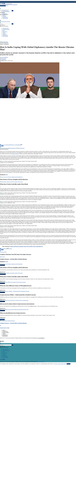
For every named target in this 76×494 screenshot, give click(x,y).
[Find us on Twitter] (3, 3)
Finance (4, 16)
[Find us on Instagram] (1, 3)
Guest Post (5, 331)
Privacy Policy (5, 332)
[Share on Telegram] (2, 146)
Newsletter (5, 336)
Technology (5, 18)
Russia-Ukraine (15, 153)
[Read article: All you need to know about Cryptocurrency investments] (38, 300)
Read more (2, 272)
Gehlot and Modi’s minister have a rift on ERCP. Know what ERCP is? (26, 246)
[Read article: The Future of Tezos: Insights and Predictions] (38, 177)
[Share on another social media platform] (0, 147)
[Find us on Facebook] (0, 3)
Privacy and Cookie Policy (60, 363)
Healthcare (5, 17)
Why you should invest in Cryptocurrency (12, 313)
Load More (2, 318)
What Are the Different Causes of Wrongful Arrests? (16, 285)
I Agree (68, 363)
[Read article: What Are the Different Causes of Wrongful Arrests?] (38, 282)
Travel (3, 14)
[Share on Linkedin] (0, 146)
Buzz (3, 12)
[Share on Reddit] (3, 146)
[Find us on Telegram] (4, 3)
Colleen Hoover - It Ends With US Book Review (13, 323)
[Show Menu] (0, 20)
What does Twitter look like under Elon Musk (14, 184)
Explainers (6, 44)
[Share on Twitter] (21, 144)
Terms (3, 333)
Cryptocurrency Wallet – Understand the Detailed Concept (18, 294)
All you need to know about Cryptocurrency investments (17, 304)
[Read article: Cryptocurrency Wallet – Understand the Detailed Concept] (38, 291)
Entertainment (6, 11)
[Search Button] (12, 10)
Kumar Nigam (4, 57)
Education (4, 13)
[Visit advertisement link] (4, 41)
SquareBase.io (41, 338)
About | (4, 1)
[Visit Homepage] (8, 4)
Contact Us (5, 334)
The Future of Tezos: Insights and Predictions (14, 179)
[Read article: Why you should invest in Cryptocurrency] (38, 309)
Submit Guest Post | (7, 3)
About (3, 330)
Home (1, 44)
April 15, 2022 (3, 58)
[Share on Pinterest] (1, 146)
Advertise (3, 5)
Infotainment (5, 10)
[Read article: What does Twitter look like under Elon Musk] (38, 181)
